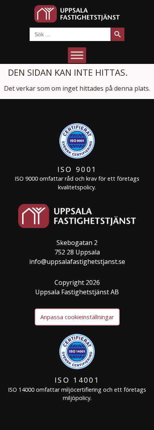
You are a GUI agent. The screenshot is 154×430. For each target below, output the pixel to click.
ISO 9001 (77, 169)
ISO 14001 (77, 380)
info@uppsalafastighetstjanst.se (77, 261)
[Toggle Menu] (77, 55)
